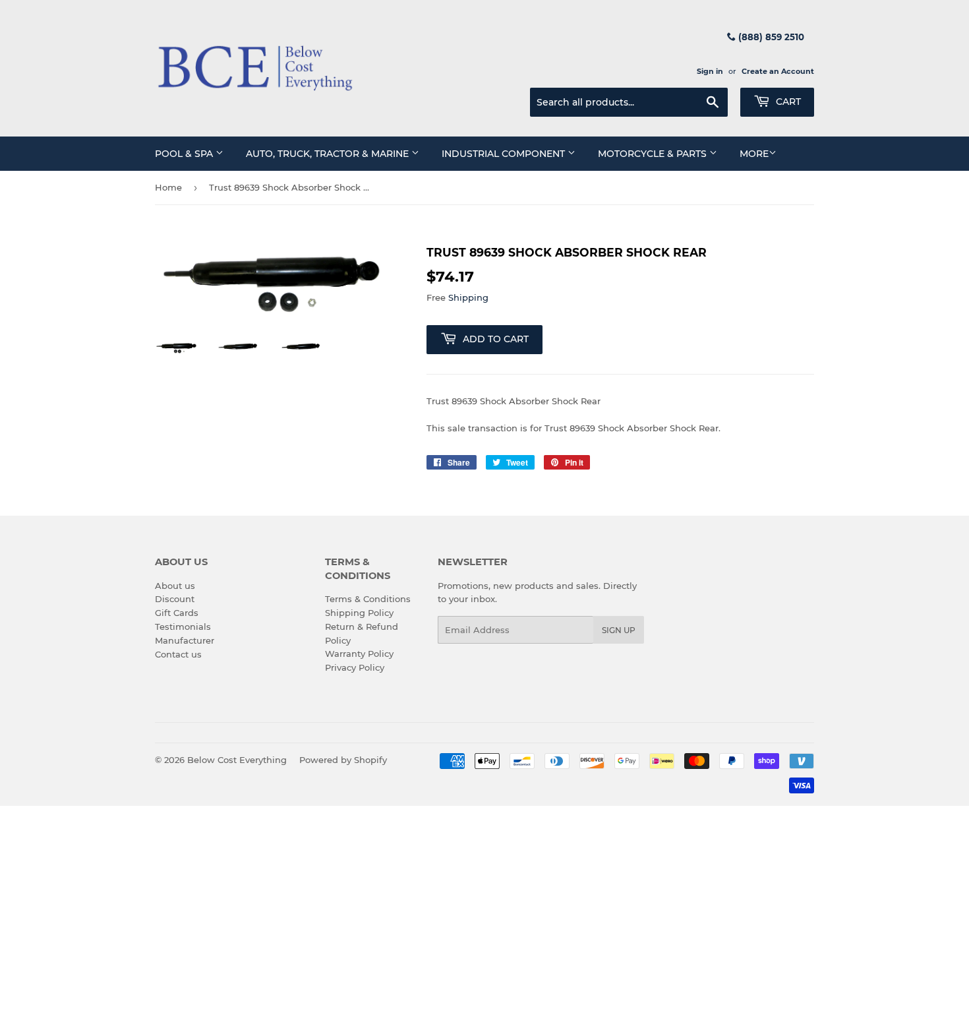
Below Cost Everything (237, 759)
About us (175, 585)
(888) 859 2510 (770, 37)
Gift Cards (176, 612)
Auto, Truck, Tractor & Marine (328, 154)
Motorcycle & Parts (653, 154)
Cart (787, 101)
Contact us (178, 654)
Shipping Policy (359, 612)
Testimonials (183, 626)
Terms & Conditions (368, 599)
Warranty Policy (359, 653)
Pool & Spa (185, 154)
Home (168, 187)
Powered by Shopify (343, 759)
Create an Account (778, 71)
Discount (174, 599)
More (754, 154)
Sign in (710, 71)
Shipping (468, 297)
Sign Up (618, 630)
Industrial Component (505, 154)
